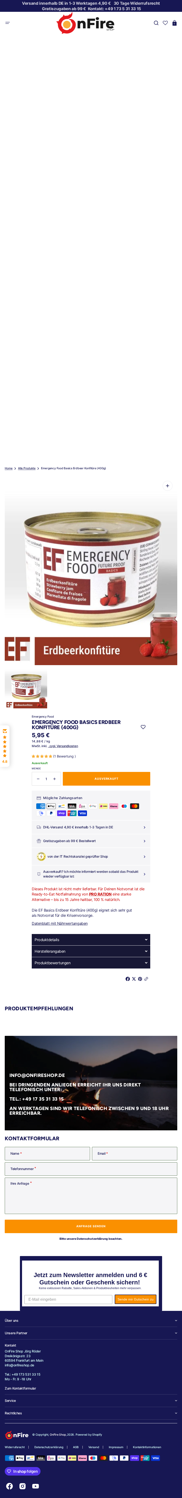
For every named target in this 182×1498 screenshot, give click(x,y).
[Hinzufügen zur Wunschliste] (143, 727)
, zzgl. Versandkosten (63, 746)
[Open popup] (144, 827)
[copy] (147, 979)
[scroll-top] (172, 1488)
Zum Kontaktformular (20, 1388)
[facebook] (129, 979)
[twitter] (135, 979)
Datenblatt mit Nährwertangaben (60, 923)
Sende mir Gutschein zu (136, 1299)
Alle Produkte (27, 468)
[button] (7, 23)
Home (9, 468)
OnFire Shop (58, 1434)
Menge (36, 768)
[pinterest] (141, 979)
